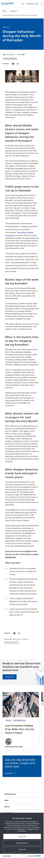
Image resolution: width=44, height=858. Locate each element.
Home (4, 11)
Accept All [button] (22, 836)
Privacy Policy (7, 856)
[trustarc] (38, 855)
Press (6, 800)
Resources (14, 11)
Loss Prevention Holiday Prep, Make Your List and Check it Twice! (19, 729)
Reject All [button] (22, 849)
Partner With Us (10, 794)
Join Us (7, 807)
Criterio (26, 520)
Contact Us (9, 677)
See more (8, 773)
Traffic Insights (10, 59)
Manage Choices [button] (22, 843)
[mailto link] (18, 64)
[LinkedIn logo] (13, 64)
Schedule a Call (32, 4)
